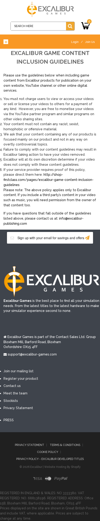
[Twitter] (43, 254)
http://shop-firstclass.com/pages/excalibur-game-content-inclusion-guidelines (48, 179)
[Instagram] (70, 254)
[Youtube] (56, 254)
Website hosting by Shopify (62, 467)
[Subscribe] (87, 237)
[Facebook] (29, 254)
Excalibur (36, 467)
